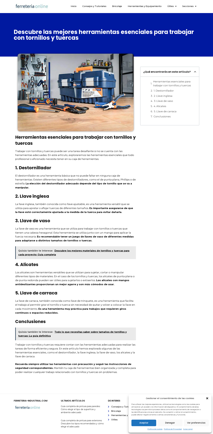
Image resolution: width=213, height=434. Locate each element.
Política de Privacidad (173, 429)
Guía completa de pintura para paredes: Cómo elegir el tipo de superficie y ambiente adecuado (80, 409)
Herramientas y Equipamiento (145, 6)
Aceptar (143, 422)
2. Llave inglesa (163, 95)
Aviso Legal (188, 429)
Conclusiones (162, 116)
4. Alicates (160, 106)
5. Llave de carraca (165, 111)
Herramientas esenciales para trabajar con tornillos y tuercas (172, 83)
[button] (207, 398)
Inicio (74, 6)
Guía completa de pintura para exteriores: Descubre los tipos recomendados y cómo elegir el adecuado (82, 423)
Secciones (188, 6)
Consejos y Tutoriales (94, 6)
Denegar (170, 422)
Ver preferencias (196, 422)
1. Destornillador (164, 90)
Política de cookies (155, 429)
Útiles (170, 6)
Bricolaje (117, 6)
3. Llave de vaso (163, 101)
